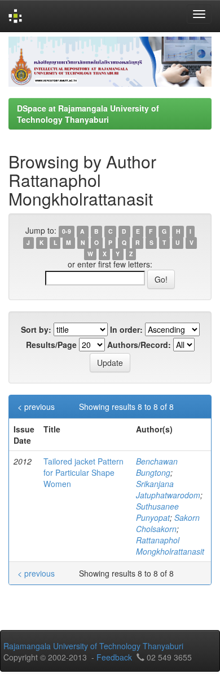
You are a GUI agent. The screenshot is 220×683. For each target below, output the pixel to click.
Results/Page (51, 344)
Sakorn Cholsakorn (168, 523)
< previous (36, 406)
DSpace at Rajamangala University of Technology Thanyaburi (88, 113)
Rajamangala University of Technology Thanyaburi (93, 645)
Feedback (114, 657)
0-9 (66, 231)
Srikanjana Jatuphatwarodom (168, 489)
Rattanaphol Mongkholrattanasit (170, 545)
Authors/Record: (139, 344)
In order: (126, 329)
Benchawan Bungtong (157, 467)
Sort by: (36, 329)
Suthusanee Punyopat (157, 512)
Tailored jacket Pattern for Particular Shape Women (83, 472)
